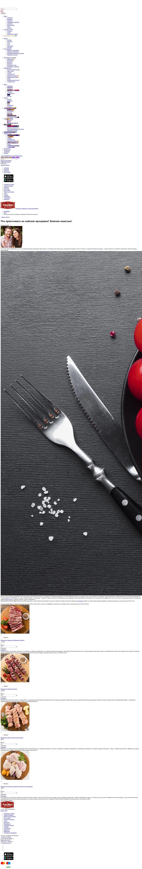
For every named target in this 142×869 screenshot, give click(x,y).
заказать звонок (5, 165)
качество (6, 169)
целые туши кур (9, 599)
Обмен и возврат (8, 815)
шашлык (80, 601)
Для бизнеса (7, 828)
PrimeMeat (7, 211)
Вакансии (6, 830)
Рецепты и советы (9, 192)
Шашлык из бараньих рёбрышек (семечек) (12, 640)
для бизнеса (7, 197)
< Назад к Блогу (5, 217)
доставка (6, 168)
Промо (6, 157)
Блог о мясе (7, 172)
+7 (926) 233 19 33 (6, 843)
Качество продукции (10, 816)
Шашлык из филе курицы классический (12, 737)
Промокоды (7, 824)
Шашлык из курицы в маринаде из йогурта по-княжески (17, 786)
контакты (6, 171)
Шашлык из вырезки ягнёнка (9, 689)
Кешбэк (15, 157)
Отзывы (6, 827)
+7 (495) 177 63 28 (6, 837)
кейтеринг (7, 196)
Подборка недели (9, 825)
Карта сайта (4, 810)
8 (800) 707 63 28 (5, 162)
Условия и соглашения (10, 832)
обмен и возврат (8, 186)
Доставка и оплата (9, 813)
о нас (5, 193)
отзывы (6, 195)
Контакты (6, 822)
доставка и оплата (9, 184)
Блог (5, 213)
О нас (5, 821)
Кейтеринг (7, 831)
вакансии (6, 199)
